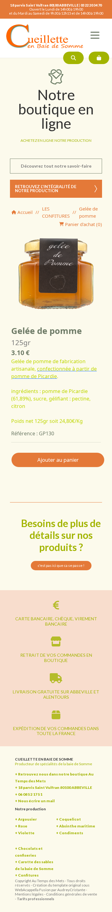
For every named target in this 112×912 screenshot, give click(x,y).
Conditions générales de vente (71, 894)
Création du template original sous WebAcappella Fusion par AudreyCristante (52, 887)
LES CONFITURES (56, 212)
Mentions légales (29, 894)
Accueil (24, 212)
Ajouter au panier (58, 459)
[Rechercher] (73, 58)
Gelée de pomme (88, 212)
